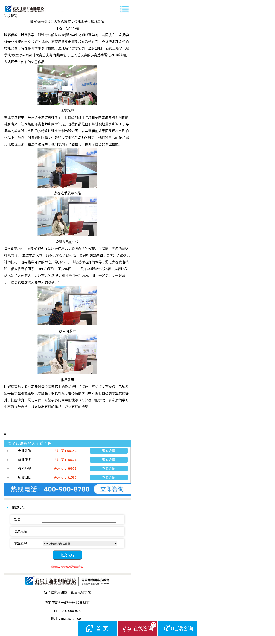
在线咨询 (144, 627)
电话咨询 (183, 628)
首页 (103, 628)
